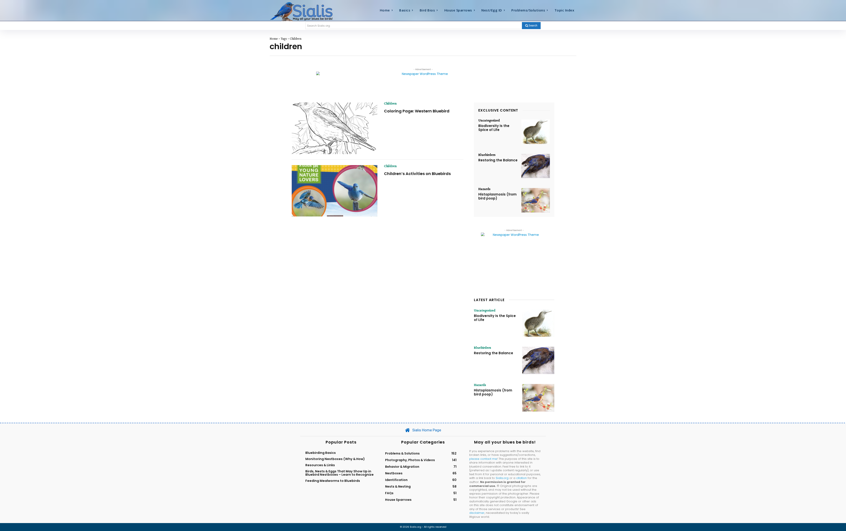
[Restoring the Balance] (535, 166)
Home (274, 38)
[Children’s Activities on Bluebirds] (334, 191)
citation (521, 478)
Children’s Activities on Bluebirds (417, 173)
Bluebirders (486, 155)
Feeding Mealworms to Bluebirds (332, 481)
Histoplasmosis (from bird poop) (497, 196)
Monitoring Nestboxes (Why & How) (335, 459)
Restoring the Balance (498, 160)
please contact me (483, 459)
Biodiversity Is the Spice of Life (493, 127)
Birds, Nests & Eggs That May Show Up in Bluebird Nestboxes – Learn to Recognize (339, 473)
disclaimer (476, 513)
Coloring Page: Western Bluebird (416, 111)
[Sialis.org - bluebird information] (308, 11)
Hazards (484, 189)
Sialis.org (502, 478)
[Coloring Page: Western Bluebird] (334, 128)
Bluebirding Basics (320, 453)
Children (390, 103)
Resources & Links (320, 465)
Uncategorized (489, 120)
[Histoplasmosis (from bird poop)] (535, 200)
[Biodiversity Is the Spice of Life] (535, 131)
